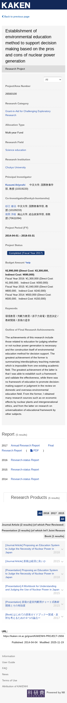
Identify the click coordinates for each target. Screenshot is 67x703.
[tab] (35, 497)
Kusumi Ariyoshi (15, 184)
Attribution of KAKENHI (15, 686)
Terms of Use (9, 680)
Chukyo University (15, 167)
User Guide (8, 662)
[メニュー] (62, 4)
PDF (36, 450)
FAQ (4, 668)
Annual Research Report (25, 445)
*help (27, 262)
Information (8, 656)
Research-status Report (25, 460)
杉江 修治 (10, 206)
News (5, 674)
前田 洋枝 (10, 214)
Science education (15, 150)
